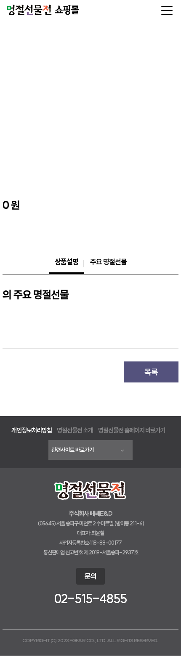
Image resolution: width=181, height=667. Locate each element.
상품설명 (66, 261)
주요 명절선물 (108, 261)
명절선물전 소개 (75, 430)
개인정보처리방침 (31, 430)
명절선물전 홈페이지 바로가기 (131, 430)
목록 (151, 372)
